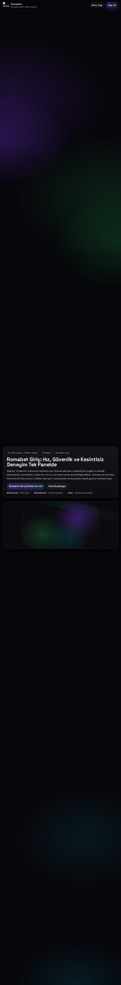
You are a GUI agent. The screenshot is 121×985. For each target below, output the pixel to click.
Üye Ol (112, 5)
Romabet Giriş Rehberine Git (25, 486)
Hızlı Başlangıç (57, 486)
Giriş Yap (96, 5)
